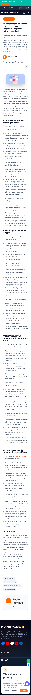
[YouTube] (7, 643)
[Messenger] (28, 665)
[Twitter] (12, 643)
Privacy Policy (11, 687)
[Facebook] (3, 643)
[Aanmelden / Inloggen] (28, 7)
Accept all (23, 690)
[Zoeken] (20, 12)
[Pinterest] (16, 643)
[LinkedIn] (21, 643)
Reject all (14, 690)
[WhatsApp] (28, 661)
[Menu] (28, 12)
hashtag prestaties (21, 456)
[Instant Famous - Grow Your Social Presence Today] (10, 12)
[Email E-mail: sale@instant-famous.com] (15, 7)
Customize (6, 690)
